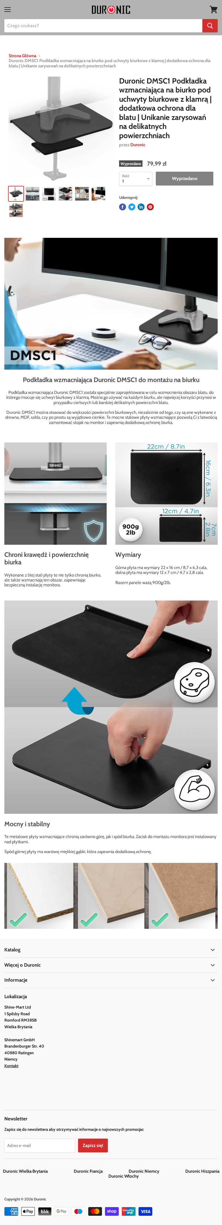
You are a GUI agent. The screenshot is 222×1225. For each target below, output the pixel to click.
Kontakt (11, 1065)
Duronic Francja (101, 1171)
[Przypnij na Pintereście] (150, 206)
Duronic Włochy (123, 1176)
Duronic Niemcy (156, 1171)
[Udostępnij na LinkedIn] (141, 206)
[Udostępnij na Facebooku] (122, 206)
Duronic (137, 144)
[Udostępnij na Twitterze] (131, 206)
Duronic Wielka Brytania (38, 1171)
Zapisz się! (93, 1145)
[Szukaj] (210, 25)
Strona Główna (22, 55)
